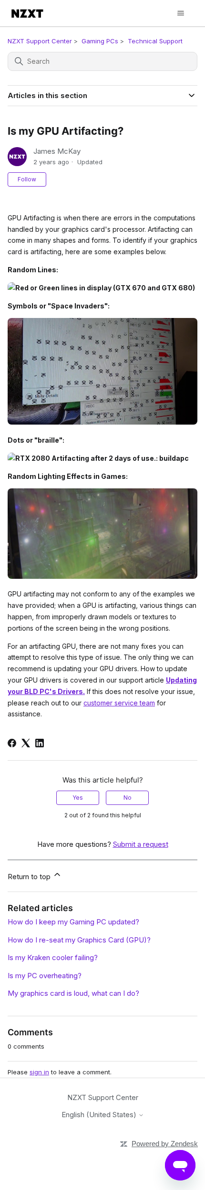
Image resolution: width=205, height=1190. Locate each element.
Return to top (30, 876)
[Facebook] (12, 743)
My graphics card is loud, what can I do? (73, 993)
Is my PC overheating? (45, 975)
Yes (77, 797)
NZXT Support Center (40, 41)
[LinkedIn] (39, 743)
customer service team (119, 703)
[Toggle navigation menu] (180, 13)
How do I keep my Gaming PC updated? (73, 921)
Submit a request (140, 844)
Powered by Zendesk (165, 1144)
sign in (39, 1072)
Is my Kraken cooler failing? (53, 957)
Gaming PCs (100, 41)
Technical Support (155, 41)
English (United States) (100, 1115)
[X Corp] (25, 743)
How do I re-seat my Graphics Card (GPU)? (79, 939)
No (127, 797)
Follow (27, 179)
